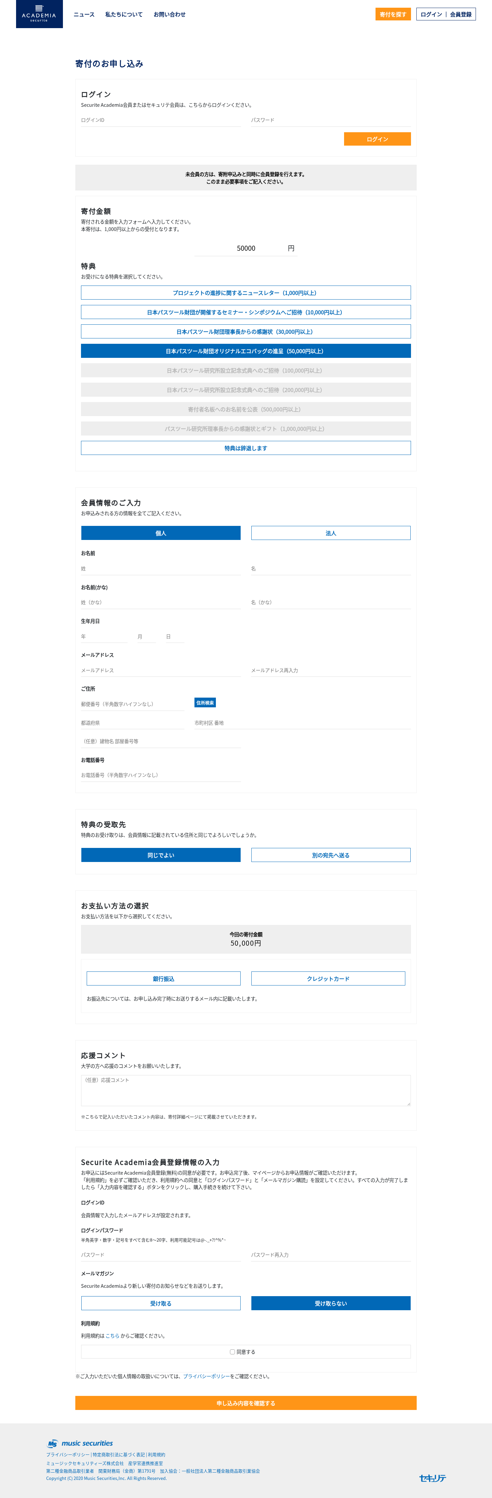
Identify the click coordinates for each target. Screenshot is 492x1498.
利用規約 (156, 1454)
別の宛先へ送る (331, 855)
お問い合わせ (170, 14)
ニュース (84, 14)
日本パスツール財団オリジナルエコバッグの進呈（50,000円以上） (246, 351)
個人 (161, 533)
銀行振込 (163, 978)
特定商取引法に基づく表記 (119, 1454)
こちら (112, 1335)
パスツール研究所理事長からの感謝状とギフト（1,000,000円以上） (246, 428)
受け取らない (331, 1303)
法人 (331, 533)
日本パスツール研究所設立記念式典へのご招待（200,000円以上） (246, 390)
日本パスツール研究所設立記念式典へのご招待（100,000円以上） (246, 370)
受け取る (161, 1303)
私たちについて (124, 14)
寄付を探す (393, 14)
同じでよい (161, 855)
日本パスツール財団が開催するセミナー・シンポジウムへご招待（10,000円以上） (246, 312)
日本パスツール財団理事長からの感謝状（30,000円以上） (246, 331)
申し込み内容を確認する (246, 1403)
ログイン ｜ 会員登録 (446, 14)
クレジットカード (328, 978)
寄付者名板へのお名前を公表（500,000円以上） (246, 409)
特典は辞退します (246, 448)
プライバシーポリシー (206, 1375)
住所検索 (205, 702)
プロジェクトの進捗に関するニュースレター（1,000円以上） (246, 293)
